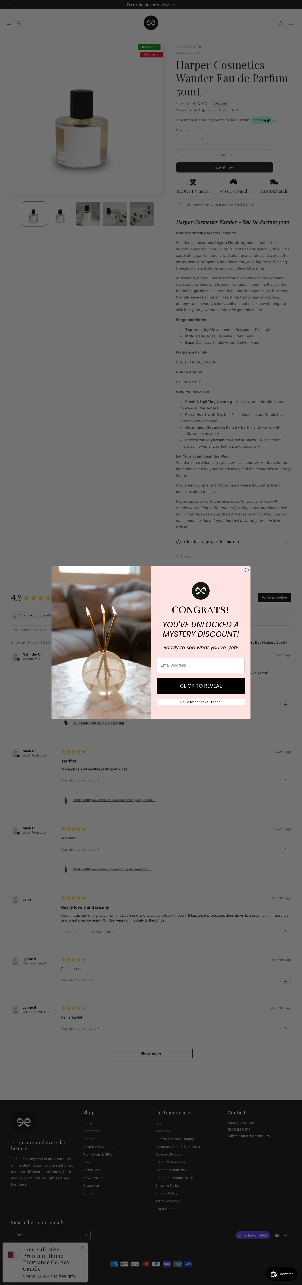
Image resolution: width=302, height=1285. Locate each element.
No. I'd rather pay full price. (200, 702)
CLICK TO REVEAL (201, 685)
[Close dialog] (247, 570)
